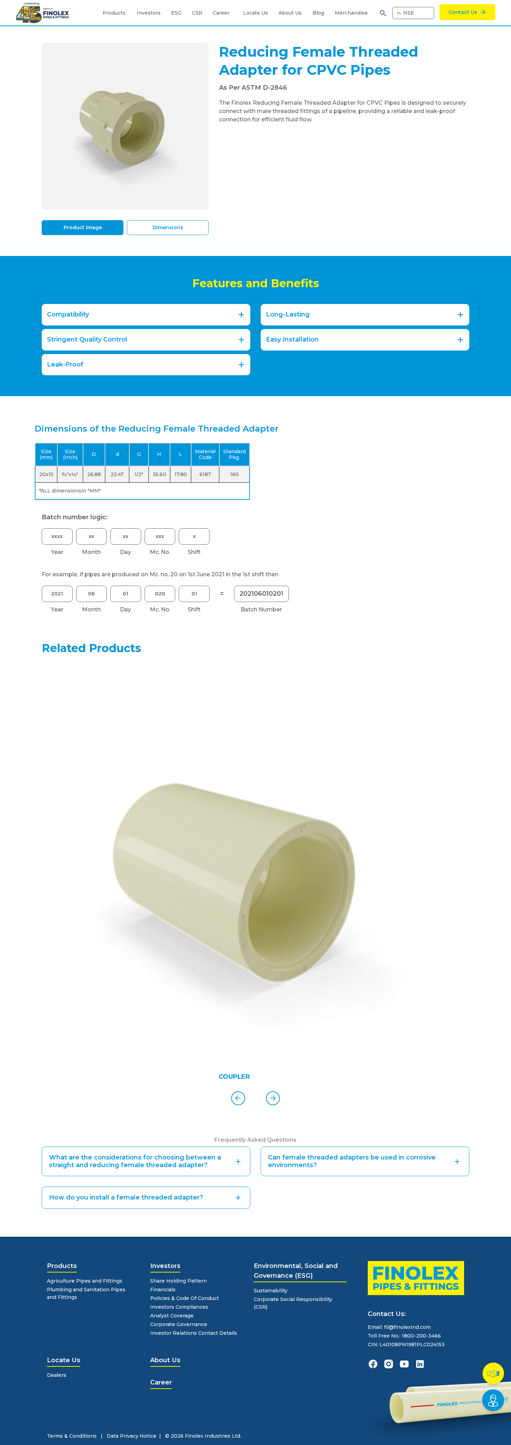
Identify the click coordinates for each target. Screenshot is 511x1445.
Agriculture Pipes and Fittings (84, 1281)
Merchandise (351, 13)
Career (221, 13)
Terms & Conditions (72, 1436)
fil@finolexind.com (407, 1327)
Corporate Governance (178, 1324)
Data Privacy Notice (131, 1436)
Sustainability (270, 1290)
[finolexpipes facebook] (373, 1364)
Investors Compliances (179, 1307)
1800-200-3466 (421, 1336)
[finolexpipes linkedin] (420, 1364)
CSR (197, 13)
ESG (176, 13)
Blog (318, 13)
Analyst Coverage (172, 1315)
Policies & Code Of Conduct (184, 1298)
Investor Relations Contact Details (193, 1333)
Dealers (56, 1375)
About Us (290, 13)
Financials (163, 1289)
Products (114, 13)
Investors (149, 13)
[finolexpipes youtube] (404, 1364)
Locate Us (255, 13)
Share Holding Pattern (178, 1281)
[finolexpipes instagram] (388, 1364)
